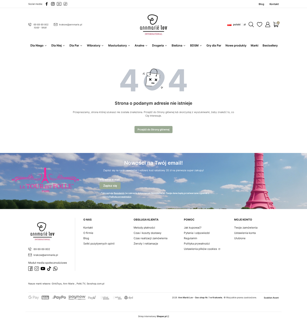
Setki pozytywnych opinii (99, 243)
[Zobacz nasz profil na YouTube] (59, 4)
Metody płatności (144, 227)
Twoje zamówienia (245, 227)
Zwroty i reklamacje (146, 243)
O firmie (88, 233)
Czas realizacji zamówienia (150, 238)
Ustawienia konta (245, 233)
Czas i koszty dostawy (147, 233)
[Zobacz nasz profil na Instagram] (53, 4)
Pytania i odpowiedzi (197, 233)
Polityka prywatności (197, 243)
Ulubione (240, 238)
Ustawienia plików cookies (201, 249)
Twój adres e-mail (109, 179)
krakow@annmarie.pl (70, 24)
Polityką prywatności (120, 196)
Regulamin (119, 193)
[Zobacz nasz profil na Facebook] (46, 4)
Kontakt (88, 227)
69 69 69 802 (41, 24)
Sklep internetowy (152, 316)
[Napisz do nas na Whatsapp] (55, 268)
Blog (86, 238)
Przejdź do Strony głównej (153, 129)
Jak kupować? (192, 227)
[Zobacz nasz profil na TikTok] (65, 4)
